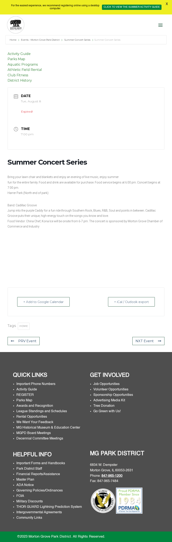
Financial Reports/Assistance (38, 474)
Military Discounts (29, 501)
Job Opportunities (106, 384)
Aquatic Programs (23, 64)
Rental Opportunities (31, 417)
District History (20, 80)
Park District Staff (29, 469)
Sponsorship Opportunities (113, 395)
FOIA (20, 496)
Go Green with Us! (107, 411)
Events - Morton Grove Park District (40, 39)
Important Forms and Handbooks (41, 463)
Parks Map (16, 59)
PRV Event (27, 341)
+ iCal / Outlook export (131, 302)
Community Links (29, 518)
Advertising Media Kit (109, 400)
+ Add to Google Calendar (43, 302)
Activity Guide (19, 54)
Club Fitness (18, 75)
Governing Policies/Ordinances (39, 490)
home (24, 326)
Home (13, 39)
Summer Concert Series (77, 39)
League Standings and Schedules (41, 411)
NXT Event (145, 341)
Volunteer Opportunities (110, 389)
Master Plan (25, 479)
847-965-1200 (112, 476)
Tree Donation (104, 406)
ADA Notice (25, 485)
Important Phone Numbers (35, 384)
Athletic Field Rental (25, 70)
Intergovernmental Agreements (39, 512)
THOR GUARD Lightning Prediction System (49, 507)
